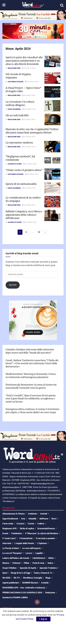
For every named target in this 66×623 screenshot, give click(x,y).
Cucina (31, 523)
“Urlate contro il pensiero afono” (24, 170)
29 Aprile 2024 (29, 119)
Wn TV (17, 577)
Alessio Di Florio (15, 164)
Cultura (40, 523)
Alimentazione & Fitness (13, 513)
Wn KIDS (6, 577)
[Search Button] (62, 5)
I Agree (43, 618)
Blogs (48, 577)
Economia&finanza (46, 528)
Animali (43, 513)
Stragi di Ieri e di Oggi (20, 572)
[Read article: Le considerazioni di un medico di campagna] (52, 201)
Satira (50, 562)
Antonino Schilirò (15, 82)
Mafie (51, 558)
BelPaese (44, 518)
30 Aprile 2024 (29, 68)
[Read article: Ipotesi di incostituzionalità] (52, 188)
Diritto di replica (27, 528)
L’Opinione (42, 543)
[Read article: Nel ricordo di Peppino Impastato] (52, 78)
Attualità (32, 518)
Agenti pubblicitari (10, 582)
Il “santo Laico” (9, 538)
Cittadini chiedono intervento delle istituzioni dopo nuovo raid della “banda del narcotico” (30, 351)
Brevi (54, 518)
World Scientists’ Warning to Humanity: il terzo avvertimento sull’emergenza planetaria (31, 376)
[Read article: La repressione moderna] (52, 146)
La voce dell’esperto (31, 548)
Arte (23, 518)
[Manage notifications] (37, 602)
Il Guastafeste (26, 538)
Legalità (39, 553)
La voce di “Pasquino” (12, 553)
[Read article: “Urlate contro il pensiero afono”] (52, 174)
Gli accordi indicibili (17, 115)
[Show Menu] (3, 5)
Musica (5, 562)
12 (39, 232)
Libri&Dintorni (39, 558)
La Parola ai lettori (10, 548)
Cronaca (20, 523)
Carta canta (7, 523)
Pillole (26, 562)
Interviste (6, 543)
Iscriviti (12, 285)
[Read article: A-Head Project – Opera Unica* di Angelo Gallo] (52, 92)
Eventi (5, 533)
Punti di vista (38, 562)
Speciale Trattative (48, 567)
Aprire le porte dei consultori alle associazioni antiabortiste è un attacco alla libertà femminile (24, 61)
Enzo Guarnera (14, 109)
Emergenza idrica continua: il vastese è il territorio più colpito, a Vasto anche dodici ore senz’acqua (32, 411)
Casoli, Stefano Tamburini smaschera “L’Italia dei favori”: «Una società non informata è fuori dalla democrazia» (32, 363)
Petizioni (16, 562)
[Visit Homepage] (33, 5)
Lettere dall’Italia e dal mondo (15, 558)
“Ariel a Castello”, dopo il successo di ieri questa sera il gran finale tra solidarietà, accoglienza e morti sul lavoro (31, 398)
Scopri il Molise (9, 567)
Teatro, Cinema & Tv (42, 572)
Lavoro (29, 553)
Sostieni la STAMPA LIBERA (15, 597)
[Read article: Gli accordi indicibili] (52, 119)
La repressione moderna (19, 142)
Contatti (44, 582)
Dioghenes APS (9, 528)
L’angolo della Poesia (24, 543)
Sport (4, 572)
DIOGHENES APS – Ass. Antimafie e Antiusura (23, 587)
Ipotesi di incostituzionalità (21, 183)
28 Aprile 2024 (32, 174)
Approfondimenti (10, 518)
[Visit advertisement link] (33, 15)
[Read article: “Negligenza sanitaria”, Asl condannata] (52, 160)
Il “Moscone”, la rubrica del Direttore (41, 533)
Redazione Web (14, 68)
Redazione (50, 592)
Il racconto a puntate (45, 538)
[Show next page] (45, 232)
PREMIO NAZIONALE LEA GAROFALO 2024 (22, 592)
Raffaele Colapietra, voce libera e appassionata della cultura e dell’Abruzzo (24, 215)
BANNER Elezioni (30, 582)
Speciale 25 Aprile (28, 567)
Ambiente (32, 513)
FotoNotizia (16, 533)
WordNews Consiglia (32, 577)
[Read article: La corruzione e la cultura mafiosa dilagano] (52, 105)
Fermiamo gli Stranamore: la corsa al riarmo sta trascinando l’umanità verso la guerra (31, 386)
